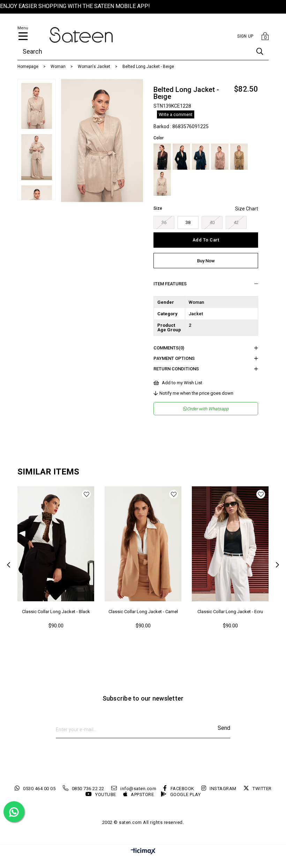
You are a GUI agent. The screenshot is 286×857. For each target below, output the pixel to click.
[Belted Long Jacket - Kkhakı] (239, 157)
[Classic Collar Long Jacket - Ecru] (230, 543)
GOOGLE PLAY (185, 794)
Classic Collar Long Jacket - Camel (143, 611)
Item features (170, 283)
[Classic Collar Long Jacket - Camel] (143, 543)
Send (224, 728)
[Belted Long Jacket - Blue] (200, 157)
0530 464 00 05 (39, 788)
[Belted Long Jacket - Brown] (162, 157)
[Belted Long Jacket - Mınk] (219, 157)
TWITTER (262, 788)
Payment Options (174, 358)
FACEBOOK (182, 788)
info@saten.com (138, 788)
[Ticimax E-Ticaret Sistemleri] (143, 851)
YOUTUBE (105, 794)
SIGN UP (245, 36)
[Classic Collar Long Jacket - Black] (55, 543)
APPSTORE (142, 794)
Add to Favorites (86, 494)
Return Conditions (176, 368)
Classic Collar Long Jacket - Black (56, 611)
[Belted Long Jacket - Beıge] (162, 183)
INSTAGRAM (223, 788)
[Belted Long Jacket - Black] (181, 157)
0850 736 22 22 (88, 788)
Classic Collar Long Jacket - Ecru (230, 611)
